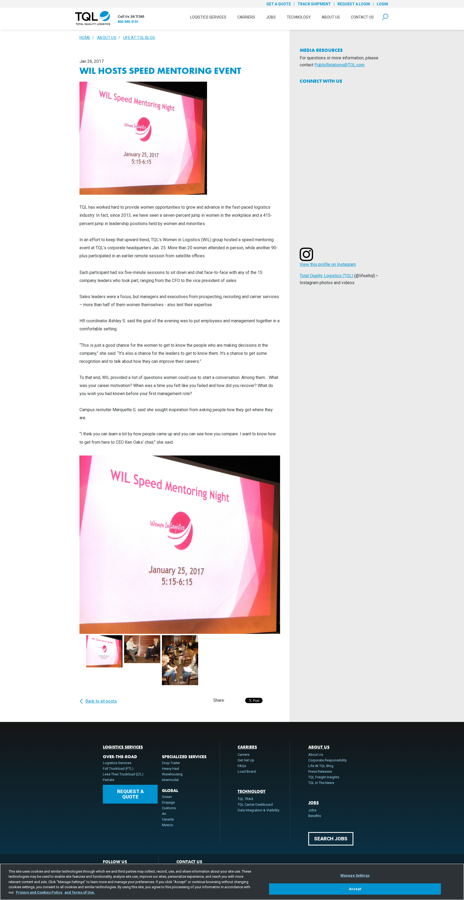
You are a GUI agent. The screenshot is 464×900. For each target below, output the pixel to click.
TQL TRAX (245, 799)
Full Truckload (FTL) (118, 769)
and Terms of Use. (79, 892)
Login (382, 4)
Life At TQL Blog (139, 37)
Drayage (168, 802)
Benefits (314, 816)
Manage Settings (354, 875)
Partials (108, 780)
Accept (355, 889)
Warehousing (172, 774)
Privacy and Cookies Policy (39, 892)
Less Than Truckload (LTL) (123, 774)
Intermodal (170, 780)
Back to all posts (101, 701)
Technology (299, 17)
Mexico (167, 825)
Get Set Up (246, 760)
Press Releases (320, 771)
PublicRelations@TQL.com (339, 64)
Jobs (271, 17)
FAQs (242, 766)
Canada (168, 819)
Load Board (247, 771)
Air (164, 814)
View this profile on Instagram (328, 264)
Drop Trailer (171, 763)
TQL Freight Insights (323, 777)
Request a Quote (130, 794)
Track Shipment (314, 4)
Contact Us (362, 17)
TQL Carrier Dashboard (255, 805)
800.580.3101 (128, 22)
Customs (169, 808)
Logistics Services (208, 17)
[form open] (385, 17)
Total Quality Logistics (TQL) (327, 275)
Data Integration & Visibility (258, 810)
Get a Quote (278, 4)
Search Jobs (330, 838)
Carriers (246, 17)
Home (84, 37)
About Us (331, 17)
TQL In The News (321, 783)
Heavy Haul (170, 769)
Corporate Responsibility (327, 760)
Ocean (167, 797)
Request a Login (354, 4)
